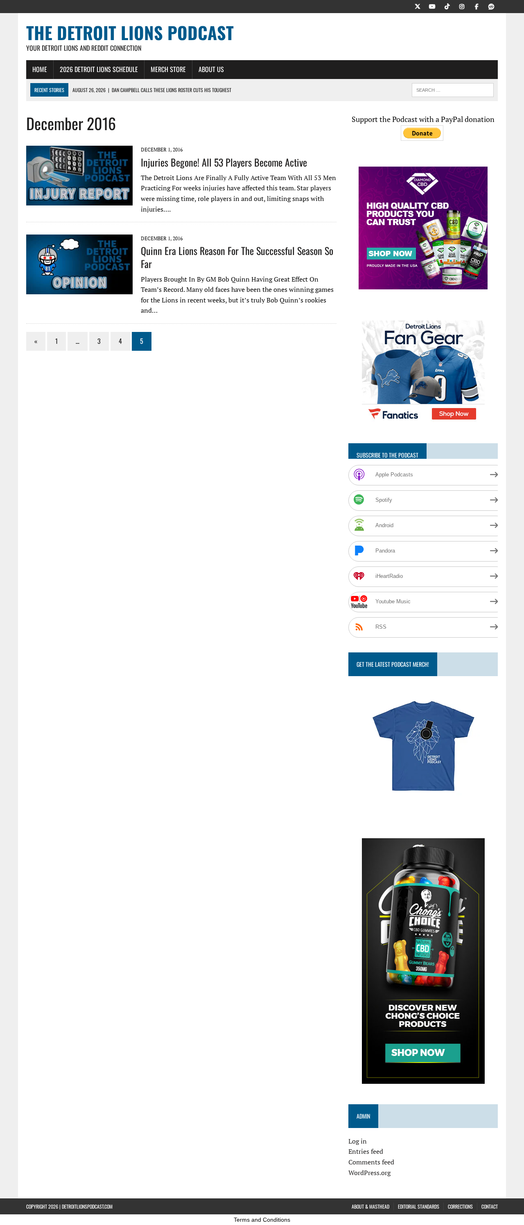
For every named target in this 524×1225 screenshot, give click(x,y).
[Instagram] (461, 6)
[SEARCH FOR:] (453, 89)
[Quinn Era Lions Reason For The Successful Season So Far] (79, 288)
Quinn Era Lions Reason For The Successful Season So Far (237, 257)
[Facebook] (476, 6)
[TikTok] (447, 6)
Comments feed (371, 1161)
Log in (357, 1141)
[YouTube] (432, 6)
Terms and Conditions (262, 1219)
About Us (211, 69)
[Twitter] (417, 6)
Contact (489, 1206)
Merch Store (168, 69)
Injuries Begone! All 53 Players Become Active (224, 162)
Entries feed (365, 1151)
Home (39, 69)
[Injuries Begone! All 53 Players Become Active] (79, 200)
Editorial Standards (418, 1206)
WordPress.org (369, 1172)
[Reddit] (491, 6)
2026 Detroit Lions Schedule (99, 69)
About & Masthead (370, 1206)
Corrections (460, 1206)
